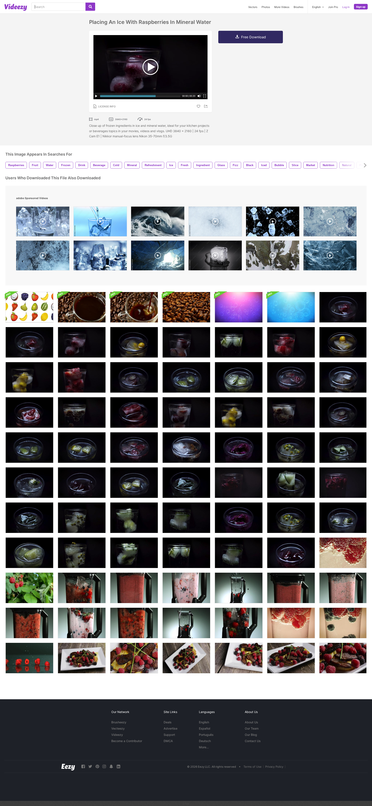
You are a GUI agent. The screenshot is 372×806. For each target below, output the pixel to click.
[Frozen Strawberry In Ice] (29, 412)
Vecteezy (118, 728)
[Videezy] (15, 7)
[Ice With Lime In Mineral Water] (239, 342)
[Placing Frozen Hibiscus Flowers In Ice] (291, 552)
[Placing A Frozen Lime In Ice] (29, 552)
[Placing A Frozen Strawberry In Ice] (134, 412)
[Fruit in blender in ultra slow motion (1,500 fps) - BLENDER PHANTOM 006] (239, 623)
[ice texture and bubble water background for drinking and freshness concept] (42, 256)
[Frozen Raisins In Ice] (343, 377)
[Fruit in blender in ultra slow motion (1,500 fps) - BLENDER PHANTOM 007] (82, 587)
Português (206, 734)
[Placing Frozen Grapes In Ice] (343, 412)
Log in (346, 7)
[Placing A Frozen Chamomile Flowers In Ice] (291, 517)
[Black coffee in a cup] (82, 307)
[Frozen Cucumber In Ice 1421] (343, 447)
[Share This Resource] (206, 106)
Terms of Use (252, 766)
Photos (266, 7)
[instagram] (104, 766)
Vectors (252, 7)
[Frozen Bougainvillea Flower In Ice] (239, 447)
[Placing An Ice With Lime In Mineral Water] (186, 552)
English (204, 722)
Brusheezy (118, 722)
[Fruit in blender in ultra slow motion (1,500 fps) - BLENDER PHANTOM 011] (291, 587)
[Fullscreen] (204, 96)
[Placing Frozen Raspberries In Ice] (29, 342)
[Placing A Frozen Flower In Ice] (343, 517)
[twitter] (90, 766)
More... (204, 747)
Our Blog (251, 734)
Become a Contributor (126, 741)
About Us (251, 722)
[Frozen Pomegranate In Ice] (291, 377)
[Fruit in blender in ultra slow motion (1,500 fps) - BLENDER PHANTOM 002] (186, 587)
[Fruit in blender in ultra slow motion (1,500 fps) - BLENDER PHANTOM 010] (134, 587)
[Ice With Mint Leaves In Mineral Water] (186, 517)
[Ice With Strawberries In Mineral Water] (291, 342)
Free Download (253, 37)
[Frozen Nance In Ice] (134, 342)
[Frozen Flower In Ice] (29, 482)
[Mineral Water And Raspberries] (291, 623)
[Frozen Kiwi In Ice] (186, 377)
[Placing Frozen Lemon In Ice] (82, 447)
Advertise (170, 728)
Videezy (117, 734)
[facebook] (83, 766)
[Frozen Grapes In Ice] (134, 377)
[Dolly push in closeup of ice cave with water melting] (157, 256)
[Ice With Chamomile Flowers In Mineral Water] (82, 517)
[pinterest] (97, 766)
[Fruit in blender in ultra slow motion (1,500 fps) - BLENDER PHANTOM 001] (82, 623)
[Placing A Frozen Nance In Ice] (343, 342)
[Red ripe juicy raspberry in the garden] (29, 587)
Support (169, 734)
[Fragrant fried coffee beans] (186, 307)
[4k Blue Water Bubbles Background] (291, 307)
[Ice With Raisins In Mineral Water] (82, 412)
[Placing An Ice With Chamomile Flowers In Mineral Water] (82, 552)
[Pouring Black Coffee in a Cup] (134, 307)
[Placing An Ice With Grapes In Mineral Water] (186, 412)
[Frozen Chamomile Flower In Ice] (291, 447)
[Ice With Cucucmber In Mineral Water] (134, 517)
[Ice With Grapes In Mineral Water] (186, 342)
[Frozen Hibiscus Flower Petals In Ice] (82, 482)
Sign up (361, 6)
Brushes (298, 7)
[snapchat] (111, 766)
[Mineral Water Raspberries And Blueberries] (343, 623)
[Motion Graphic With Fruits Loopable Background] (29, 307)
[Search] (90, 7)
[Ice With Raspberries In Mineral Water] (82, 342)
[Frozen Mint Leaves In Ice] (186, 482)
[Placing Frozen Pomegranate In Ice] (134, 447)
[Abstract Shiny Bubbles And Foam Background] (239, 307)
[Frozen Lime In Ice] (239, 377)
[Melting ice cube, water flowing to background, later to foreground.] (215, 256)
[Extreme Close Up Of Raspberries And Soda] (343, 552)
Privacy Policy (274, 766)
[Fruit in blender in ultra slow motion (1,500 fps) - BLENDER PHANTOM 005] (186, 623)
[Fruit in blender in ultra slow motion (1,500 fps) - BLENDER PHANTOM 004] (239, 587)
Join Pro (333, 7)
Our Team (252, 728)
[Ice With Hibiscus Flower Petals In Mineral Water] (239, 482)
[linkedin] (118, 766)
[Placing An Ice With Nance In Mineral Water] (29, 377)
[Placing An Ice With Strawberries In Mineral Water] (82, 377)
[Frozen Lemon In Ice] (134, 482)
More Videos (281, 7)
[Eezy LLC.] (68, 766)
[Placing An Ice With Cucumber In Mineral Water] (134, 552)
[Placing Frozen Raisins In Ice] (186, 447)
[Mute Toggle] (199, 96)
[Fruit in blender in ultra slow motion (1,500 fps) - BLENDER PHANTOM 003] (343, 587)
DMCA (168, 741)
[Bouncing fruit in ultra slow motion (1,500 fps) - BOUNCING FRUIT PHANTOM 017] (29, 658)
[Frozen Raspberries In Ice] (343, 307)
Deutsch (205, 741)
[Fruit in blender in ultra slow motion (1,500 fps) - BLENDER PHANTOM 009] (29, 623)
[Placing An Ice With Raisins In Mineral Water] (291, 412)
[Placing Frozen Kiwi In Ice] (29, 447)
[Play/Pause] (96, 96)
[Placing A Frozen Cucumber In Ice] (291, 482)
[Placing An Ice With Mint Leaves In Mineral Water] (239, 552)
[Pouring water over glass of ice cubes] (100, 222)
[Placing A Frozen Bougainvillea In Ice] (239, 517)
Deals (168, 722)
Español (204, 728)
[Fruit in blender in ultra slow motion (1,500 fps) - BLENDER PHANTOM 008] (134, 623)
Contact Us (253, 741)
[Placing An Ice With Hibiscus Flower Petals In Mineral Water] (343, 482)
